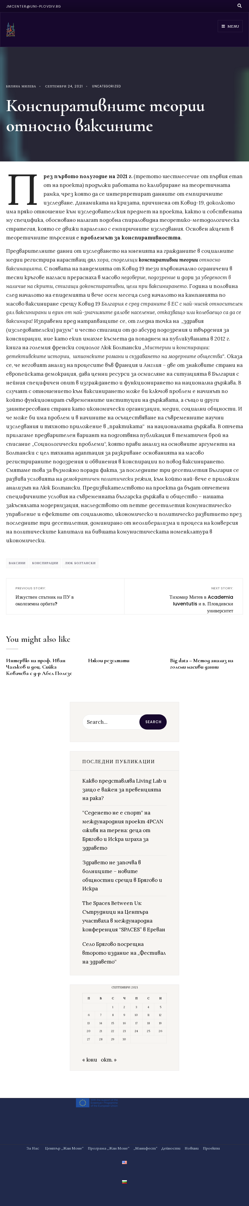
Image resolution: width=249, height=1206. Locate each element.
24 (136, 1031)
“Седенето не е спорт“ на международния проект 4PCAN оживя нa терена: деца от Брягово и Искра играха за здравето (122, 830)
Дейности (171, 1148)
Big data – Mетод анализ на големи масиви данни (201, 663)
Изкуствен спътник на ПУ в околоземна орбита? (44, 596)
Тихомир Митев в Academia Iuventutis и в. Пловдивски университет (201, 600)
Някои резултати (108, 660)
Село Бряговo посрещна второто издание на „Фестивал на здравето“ (124, 953)
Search (153, 721)
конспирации (45, 563)
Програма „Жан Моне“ (108, 1148)
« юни (89, 1059)
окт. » (109, 1059)
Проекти (211, 1148)
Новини (192, 1148)
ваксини (17, 563)
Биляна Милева (21, 86)
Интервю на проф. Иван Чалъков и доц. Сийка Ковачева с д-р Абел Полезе (39, 666)
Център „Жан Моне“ (64, 1148)
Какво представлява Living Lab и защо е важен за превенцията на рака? (124, 789)
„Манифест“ (145, 1148)
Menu (233, 26)
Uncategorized (106, 86)
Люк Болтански (80, 563)
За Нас (32, 1148)
